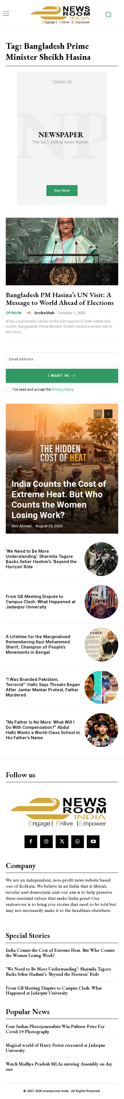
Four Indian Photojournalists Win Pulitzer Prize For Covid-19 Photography (55, 1029)
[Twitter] (62, 841)
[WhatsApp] (77, 841)
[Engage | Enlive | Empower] (62, 14)
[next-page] (108, 413)
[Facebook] (31, 841)
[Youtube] (93, 841)
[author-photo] (29, 313)
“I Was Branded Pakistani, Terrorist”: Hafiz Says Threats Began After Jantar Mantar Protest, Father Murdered (43, 687)
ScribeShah (44, 313)
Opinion (14, 313)
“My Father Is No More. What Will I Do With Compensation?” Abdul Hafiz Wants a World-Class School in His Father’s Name (43, 730)
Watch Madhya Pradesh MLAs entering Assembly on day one (59, 1066)
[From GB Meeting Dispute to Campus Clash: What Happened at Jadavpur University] (101, 602)
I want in (58, 375)
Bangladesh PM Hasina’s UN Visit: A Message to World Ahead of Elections (60, 298)
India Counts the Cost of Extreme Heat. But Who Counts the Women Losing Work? (59, 499)
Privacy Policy (63, 390)
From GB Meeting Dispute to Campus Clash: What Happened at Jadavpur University (41, 602)
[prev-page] (98, 413)
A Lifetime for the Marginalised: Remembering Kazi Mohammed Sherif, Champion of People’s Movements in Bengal (38, 644)
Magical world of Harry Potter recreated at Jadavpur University (55, 1047)
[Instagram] (46, 841)
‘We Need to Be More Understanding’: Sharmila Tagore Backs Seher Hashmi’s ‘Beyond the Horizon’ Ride (41, 559)
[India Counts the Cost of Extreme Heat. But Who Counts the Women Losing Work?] (62, 469)
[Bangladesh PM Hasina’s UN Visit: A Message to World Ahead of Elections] (62, 251)
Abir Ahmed (21, 526)
